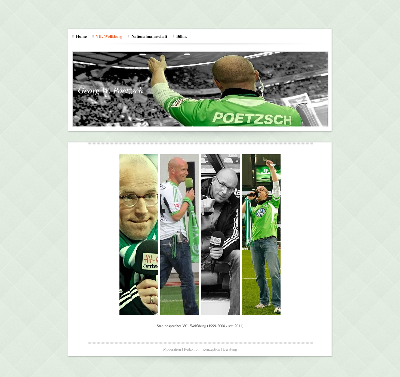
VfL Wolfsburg (109, 36)
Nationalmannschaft (149, 36)
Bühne (181, 36)
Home (81, 36)
